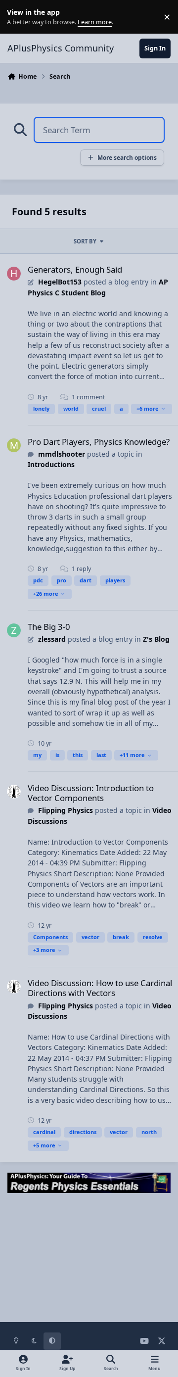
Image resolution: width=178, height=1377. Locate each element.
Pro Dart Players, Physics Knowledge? (99, 441)
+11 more (132, 755)
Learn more (19, 17)
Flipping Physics (65, 810)
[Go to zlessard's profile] (14, 630)
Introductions (51, 464)
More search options (127, 157)
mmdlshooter (61, 454)
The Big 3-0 (49, 626)
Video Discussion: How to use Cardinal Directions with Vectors (100, 987)
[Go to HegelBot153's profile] (14, 274)
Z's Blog (156, 639)
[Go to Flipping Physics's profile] (14, 792)
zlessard (52, 639)
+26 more (45, 593)
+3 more (44, 949)
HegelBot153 (60, 281)
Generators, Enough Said (75, 269)
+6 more (147, 408)
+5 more (44, 1145)
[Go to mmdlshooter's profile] (14, 445)
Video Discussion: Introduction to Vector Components (91, 793)
